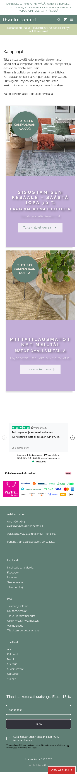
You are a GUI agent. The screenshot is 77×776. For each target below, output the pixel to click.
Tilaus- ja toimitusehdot (21, 616)
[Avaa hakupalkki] (59, 19)
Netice (45, 765)
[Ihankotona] (20, 19)
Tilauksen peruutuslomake (23, 630)
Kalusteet (12, 654)
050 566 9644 (16, 521)
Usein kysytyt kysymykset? (23, 620)
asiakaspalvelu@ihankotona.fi (25, 525)
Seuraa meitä (15, 582)
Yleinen (11, 678)
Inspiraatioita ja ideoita (20, 567)
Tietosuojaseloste (17, 606)
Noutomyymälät (17, 611)
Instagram (13, 577)
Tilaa (38, 724)
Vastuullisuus (15, 625)
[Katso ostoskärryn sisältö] (65, 19)
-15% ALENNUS (61, 770)
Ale (9, 649)
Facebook (13, 572)
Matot (10, 659)
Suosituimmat (15, 669)
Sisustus (12, 664)
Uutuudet (12, 673)
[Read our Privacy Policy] (68, 746)
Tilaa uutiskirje (15, 587)
